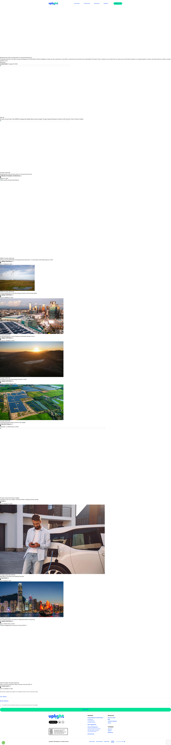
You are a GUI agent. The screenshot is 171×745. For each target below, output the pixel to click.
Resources (111, 715)
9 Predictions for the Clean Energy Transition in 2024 (13, 379)
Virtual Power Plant (10, 119)
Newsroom (110, 732)
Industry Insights (38, 119)
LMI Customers (67, 119)
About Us (110, 729)
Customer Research (112, 721)
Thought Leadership (48, 119)
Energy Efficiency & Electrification (95, 717)
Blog (109, 719)
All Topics (2, 119)
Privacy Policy (92, 741)
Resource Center (111, 717)
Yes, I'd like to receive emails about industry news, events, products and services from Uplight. (20, 705)
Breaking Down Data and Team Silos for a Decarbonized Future (16, 57)
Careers (109, 730)
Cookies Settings (112, 742)
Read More (3, 62)
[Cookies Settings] (3, 742)
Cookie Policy (106, 741)
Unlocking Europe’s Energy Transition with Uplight (12, 422)
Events (73, 119)
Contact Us (118, 3)
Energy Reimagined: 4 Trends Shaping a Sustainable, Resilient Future (17, 336)
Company (110, 726)
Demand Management (93, 727)
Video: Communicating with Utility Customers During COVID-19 (16, 684)
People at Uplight (79, 119)
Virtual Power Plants (92, 731)
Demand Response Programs (94, 728)
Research (55, 119)
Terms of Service (99, 741)
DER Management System (93, 730)
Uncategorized (23, 119)
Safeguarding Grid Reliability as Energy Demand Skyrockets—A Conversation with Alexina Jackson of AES (26, 260)
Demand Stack (91, 734)
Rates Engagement (92, 724)
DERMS (17, 119)
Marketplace (90, 719)
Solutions (60, 119)
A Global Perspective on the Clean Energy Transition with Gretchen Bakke (18, 293)
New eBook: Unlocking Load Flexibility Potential (12, 576)
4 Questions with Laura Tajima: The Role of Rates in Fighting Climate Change (19, 499)
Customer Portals (91, 722)
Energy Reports (91, 720)
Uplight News (30, 119)
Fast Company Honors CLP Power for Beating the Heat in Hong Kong (17, 619)
